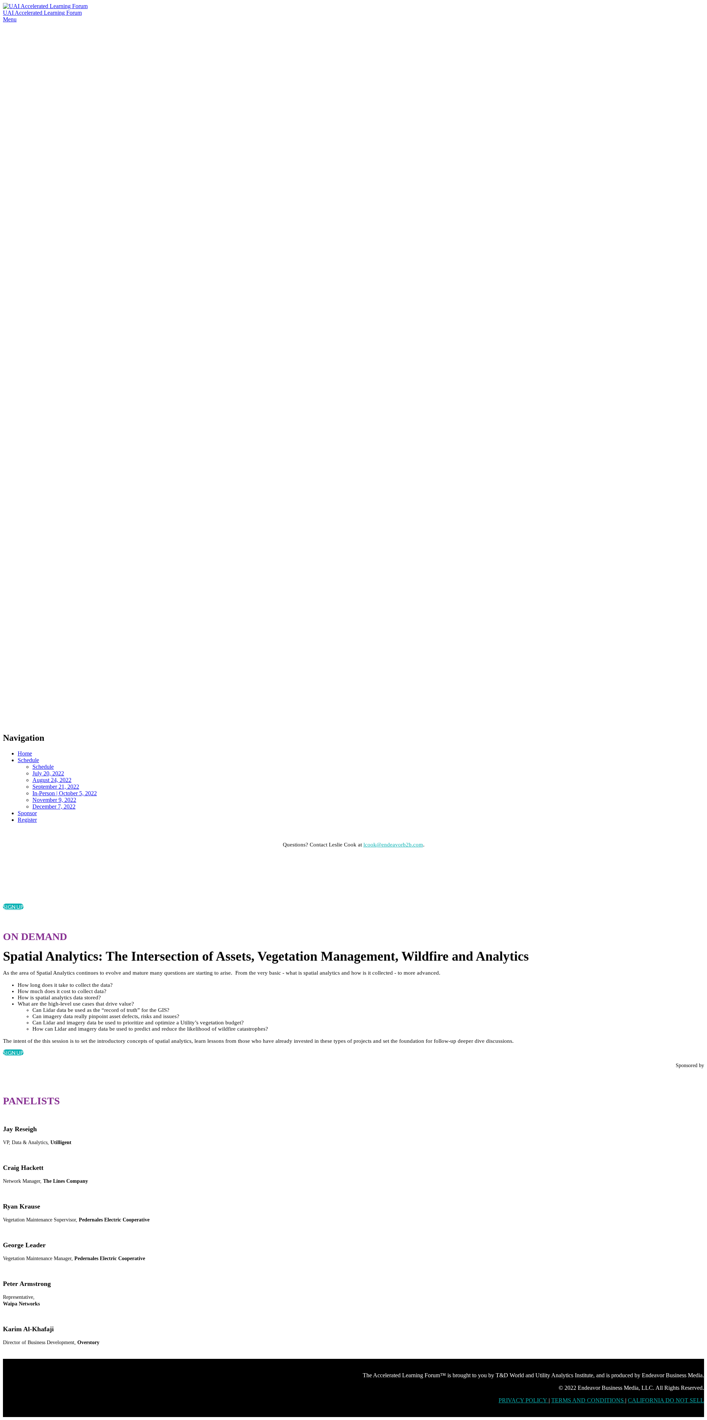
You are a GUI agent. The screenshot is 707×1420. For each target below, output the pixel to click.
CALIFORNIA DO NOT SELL (666, 1400)
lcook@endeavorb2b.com (393, 845)
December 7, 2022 (53, 806)
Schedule (28, 760)
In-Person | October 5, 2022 (64, 793)
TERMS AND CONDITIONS (588, 1400)
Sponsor (27, 813)
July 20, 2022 (48, 773)
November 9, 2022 (54, 800)
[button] (13, 907)
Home (25, 753)
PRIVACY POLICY (524, 1400)
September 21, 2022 (55, 786)
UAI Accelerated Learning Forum (42, 13)
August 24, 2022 (51, 780)
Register (27, 820)
